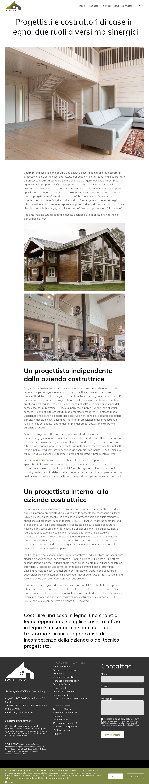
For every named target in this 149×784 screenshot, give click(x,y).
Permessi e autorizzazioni (66, 680)
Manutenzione (60, 719)
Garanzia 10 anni (62, 708)
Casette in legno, (30, 746)
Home (20, 6)
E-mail (104, 686)
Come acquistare (62, 666)
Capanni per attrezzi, (19, 749)
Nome (104, 674)
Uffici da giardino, (21, 751)
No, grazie (135, 776)
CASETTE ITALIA (42, 460)
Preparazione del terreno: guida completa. (25, 734)
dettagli (137, 725)
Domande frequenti (63, 684)
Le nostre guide (61, 694)
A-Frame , (23, 733)
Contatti (126, 5)
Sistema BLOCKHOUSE (65, 712)
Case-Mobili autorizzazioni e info (70, 698)
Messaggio (106, 698)
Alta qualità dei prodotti (65, 726)
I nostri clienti (59, 687)
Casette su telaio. (20, 754)
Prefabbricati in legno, (14, 746)
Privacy (57, 733)
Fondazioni (58, 715)
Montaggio (58, 673)
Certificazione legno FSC (65, 723)
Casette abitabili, (35, 749)
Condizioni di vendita (63, 677)
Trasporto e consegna (64, 670)
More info (9, 782)
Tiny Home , (12, 733)
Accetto (115, 776)
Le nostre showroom (63, 691)
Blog (116, 5)
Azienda (106, 5)
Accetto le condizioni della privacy (121, 718)
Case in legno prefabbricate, (30, 744)
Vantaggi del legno (62, 730)
